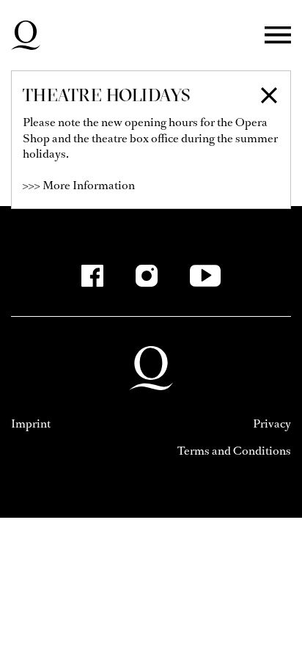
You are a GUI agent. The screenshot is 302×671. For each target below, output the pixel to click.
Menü (278, 35)
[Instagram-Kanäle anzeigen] (147, 276)
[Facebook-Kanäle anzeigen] (92, 276)
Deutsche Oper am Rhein (25, 35)
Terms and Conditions (234, 450)
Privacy (272, 423)
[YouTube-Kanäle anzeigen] (205, 276)
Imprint (31, 423)
